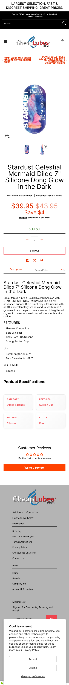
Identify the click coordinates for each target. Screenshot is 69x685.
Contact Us (18, 558)
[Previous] (6, 109)
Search (16, 578)
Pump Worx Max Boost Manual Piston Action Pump (17, 60)
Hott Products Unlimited (20, 195)
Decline (32, 667)
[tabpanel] (34, 324)
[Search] (64, 23)
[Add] (42, 239)
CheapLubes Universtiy (24, 552)
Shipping (23, 217)
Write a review (34, 467)
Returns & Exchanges (23, 536)
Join (51, 618)
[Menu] (5, 41)
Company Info (19, 583)
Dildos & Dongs (16, 404)
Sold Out (34, 250)
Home (15, 573)
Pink (41, 423)
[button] (62, 41)
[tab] (16, 270)
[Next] (63, 109)
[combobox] (31, 23)
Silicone (11, 423)
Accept (33, 659)
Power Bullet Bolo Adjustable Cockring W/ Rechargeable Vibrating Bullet (52, 60)
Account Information (22, 589)
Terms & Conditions (22, 542)
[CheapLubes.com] (33, 41)
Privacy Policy (31, 649)
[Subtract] (27, 239)
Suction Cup (46, 404)
